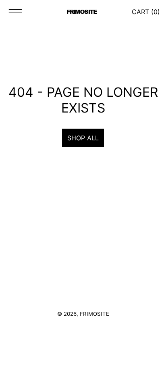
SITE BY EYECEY (83, 326)
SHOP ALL (83, 138)
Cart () (146, 12)
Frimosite (94, 314)
